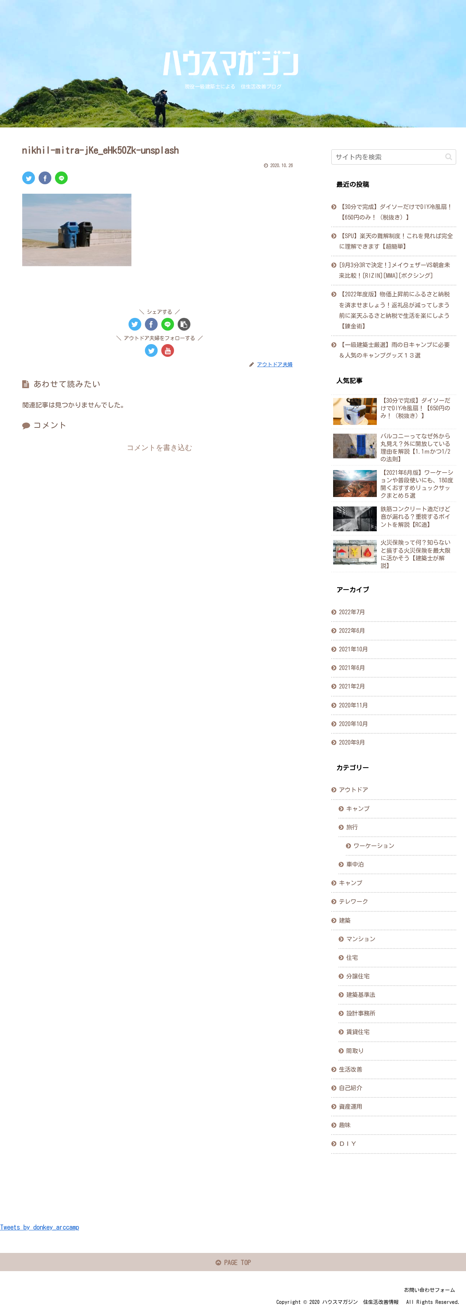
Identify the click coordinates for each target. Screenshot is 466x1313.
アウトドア (353, 790)
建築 (345, 920)
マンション (360, 939)
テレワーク (353, 902)
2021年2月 (352, 687)
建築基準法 (360, 995)
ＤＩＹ (347, 1144)
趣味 (345, 1125)
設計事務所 (360, 1014)
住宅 (352, 958)
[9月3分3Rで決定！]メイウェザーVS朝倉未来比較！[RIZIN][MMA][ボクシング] (394, 270)
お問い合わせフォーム (429, 1290)
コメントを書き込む (159, 447)
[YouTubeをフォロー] (167, 350)
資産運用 (350, 1106)
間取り (355, 1051)
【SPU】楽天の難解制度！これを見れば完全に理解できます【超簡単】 (396, 241)
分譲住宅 (358, 976)
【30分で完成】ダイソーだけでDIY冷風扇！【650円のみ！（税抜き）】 (396, 212)
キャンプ (358, 809)
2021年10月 (353, 649)
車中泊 (355, 864)
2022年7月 (352, 612)
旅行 (352, 827)
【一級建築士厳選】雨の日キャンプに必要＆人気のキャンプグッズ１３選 (394, 350)
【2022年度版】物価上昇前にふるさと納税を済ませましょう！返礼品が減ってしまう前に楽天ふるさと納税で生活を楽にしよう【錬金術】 (394, 310)
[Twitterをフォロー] (151, 350)
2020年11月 (353, 705)
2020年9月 (352, 742)
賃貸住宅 (358, 1032)
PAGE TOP (236, 1262)
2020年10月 (353, 724)
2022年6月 (352, 631)
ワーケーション (374, 846)
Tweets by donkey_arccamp (39, 1227)
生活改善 (350, 1069)
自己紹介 (350, 1088)
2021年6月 (352, 668)
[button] (448, 157)
